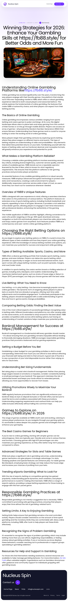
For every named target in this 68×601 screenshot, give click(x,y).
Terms (58, 595)
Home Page (8, 589)
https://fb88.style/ (38, 90)
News (17, 589)
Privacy (52, 595)
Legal (63, 595)
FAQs (23, 589)
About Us (46, 595)
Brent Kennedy (45, 22)
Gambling (22, 22)
